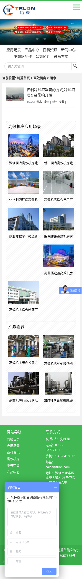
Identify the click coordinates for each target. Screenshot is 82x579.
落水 (39, 102)
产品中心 (32, 50)
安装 (61, 102)
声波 (54, 102)
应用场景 (13, 50)
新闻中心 (68, 50)
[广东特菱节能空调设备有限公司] (19, 13)
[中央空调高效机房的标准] (41, 32)
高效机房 (13, 459)
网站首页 (13, 439)
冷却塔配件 (23, 56)
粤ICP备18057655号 (60, 555)
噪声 (46, 102)
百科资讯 (50, 50)
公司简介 (43, 56)
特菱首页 (23, 78)
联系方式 (61, 56)
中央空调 (13, 465)
